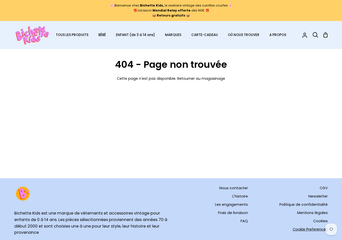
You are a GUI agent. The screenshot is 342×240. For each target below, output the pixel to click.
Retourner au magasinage (201, 78)
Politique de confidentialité (303, 204)
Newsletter (318, 196)
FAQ (244, 221)
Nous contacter (233, 188)
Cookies (320, 221)
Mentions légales (312, 212)
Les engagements (231, 204)
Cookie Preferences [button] (310, 229)
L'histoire (240, 196)
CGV (324, 188)
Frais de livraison (233, 212)
